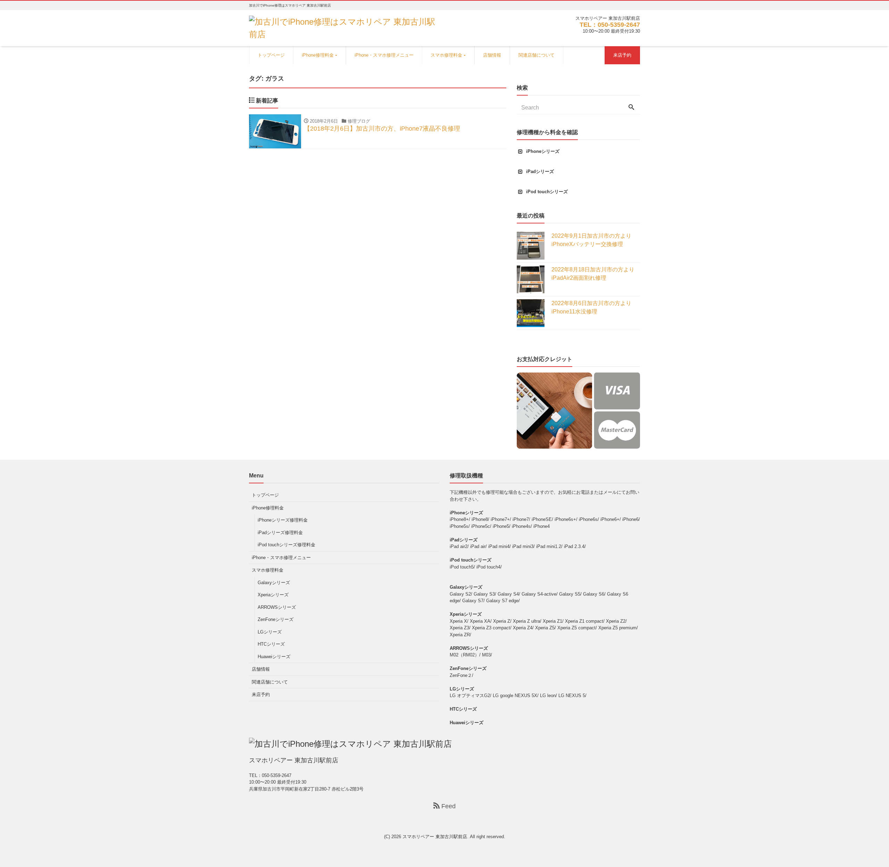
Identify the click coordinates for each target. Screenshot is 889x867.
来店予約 (622, 55)
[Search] (631, 107)
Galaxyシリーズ (274, 582)
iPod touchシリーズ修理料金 (286, 544)
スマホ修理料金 (446, 55)
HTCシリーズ (271, 644)
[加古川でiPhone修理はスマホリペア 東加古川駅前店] (344, 27)
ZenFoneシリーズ (275, 619)
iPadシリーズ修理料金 (280, 532)
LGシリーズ (270, 632)
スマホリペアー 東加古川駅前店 (434, 836)
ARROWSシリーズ (277, 607)
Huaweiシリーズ (274, 656)
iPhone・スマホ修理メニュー (384, 55)
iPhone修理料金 (318, 55)
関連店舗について (536, 55)
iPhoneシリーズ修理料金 (283, 520)
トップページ (271, 55)
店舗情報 (492, 55)
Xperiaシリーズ (273, 594)
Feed (448, 806)
